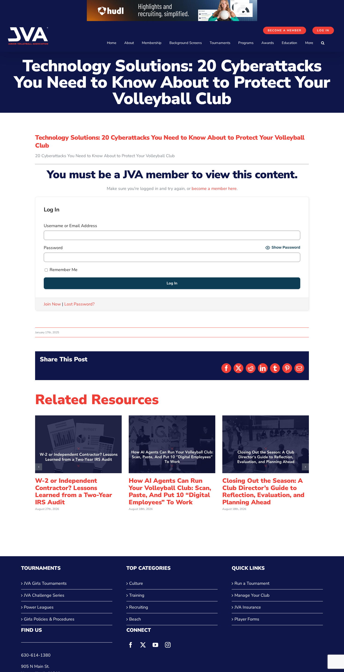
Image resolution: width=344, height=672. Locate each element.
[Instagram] (168, 645)
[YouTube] (155, 645)
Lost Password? (79, 304)
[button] (322, 43)
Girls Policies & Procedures (49, 619)
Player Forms (246, 619)
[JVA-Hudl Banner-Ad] (172, 3)
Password (53, 248)
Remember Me (62, 269)
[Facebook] (130, 645)
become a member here (214, 188)
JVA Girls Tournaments (45, 583)
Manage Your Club (252, 595)
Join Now (52, 304)
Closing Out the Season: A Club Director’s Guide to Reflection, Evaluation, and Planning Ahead (263, 491)
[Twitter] (143, 645)
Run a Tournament (251, 583)
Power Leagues (39, 607)
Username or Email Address (70, 226)
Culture (136, 583)
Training (136, 595)
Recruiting (138, 607)
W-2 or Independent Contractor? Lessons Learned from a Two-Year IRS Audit (73, 491)
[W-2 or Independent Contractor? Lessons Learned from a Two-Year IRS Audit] (78, 418)
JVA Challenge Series (44, 595)
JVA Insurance (247, 607)
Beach (135, 619)
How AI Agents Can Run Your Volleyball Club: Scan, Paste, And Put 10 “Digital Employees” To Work (170, 491)
